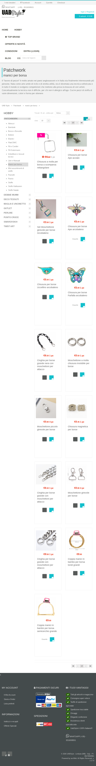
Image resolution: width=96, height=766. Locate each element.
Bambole (11, 127)
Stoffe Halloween (15, 186)
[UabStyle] (13, 13)
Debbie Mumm (11, 195)
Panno (10, 179)
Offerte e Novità (15, 44)
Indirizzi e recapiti (11, 721)
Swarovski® (11, 222)
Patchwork (17, 106)
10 (42, 121)
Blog (8, 58)
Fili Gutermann (14, 150)
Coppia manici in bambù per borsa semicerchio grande (47, 628)
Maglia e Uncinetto (15, 204)
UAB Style (6, 106)
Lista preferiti (9, 704)
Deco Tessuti (11, 199)
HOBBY (18, 30)
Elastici (11, 139)
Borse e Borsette (15, 131)
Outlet (8, 208)
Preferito (51, 176)
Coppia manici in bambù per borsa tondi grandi (76, 562)
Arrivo (58, 113)
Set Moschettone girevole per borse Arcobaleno (46, 230)
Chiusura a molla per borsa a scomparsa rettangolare (47, 164)
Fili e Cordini (13, 146)
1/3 (73, 123)
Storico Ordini (9, 699)
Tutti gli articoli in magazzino (81, 694)
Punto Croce (11, 217)
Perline (8, 213)
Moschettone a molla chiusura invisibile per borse (78, 363)
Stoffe (10, 182)
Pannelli (11, 175)
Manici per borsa (15, 164)
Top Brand (13, 37)
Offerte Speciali (10, 726)
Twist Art (9, 226)
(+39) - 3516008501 (26, 7)
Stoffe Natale (13, 190)
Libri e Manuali (14, 161)
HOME (5, 30)
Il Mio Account (9, 695)
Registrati (90, 12)
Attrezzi (11, 123)
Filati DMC (12, 142)
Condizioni (11, 51)
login (83, 12)
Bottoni (11, 135)
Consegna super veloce (80, 698)
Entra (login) (31, 51)
